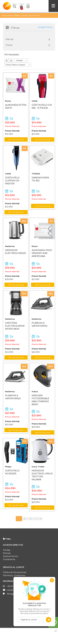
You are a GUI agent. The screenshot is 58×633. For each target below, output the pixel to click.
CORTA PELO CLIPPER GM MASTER (12, 180)
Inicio (17, 15)
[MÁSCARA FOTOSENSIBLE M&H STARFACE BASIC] (42, 375)
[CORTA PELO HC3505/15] (15, 450)
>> (41, 518)
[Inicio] (7, 3)
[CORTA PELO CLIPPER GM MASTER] (15, 157)
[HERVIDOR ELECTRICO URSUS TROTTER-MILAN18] (42, 450)
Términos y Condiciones (14, 575)
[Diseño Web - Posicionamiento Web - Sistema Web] (55, 630)
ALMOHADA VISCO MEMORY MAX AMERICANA (42, 253)
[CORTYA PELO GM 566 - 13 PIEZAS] (42, 85)
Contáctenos (9, 559)
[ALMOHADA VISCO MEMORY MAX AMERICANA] (42, 230)
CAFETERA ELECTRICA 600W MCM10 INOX (15, 326)
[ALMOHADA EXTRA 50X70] (15, 85)
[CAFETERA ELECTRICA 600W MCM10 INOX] (15, 303)
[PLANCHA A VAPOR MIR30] (42, 303)
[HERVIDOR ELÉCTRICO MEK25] (15, 230)
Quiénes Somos (10, 556)
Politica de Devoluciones (14, 572)
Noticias (7, 553)
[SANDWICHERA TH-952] (42, 157)
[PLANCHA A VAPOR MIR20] (15, 375)
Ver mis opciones (15, 139)
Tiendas (6, 550)
